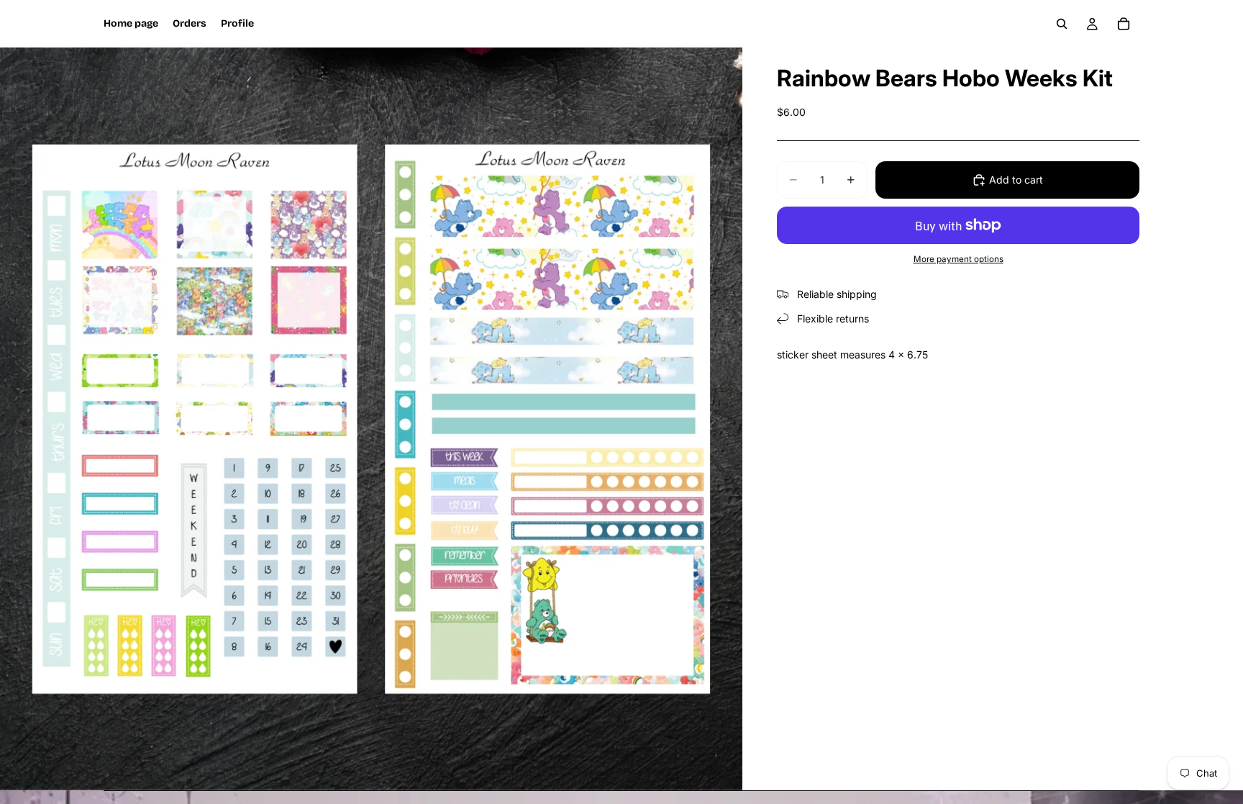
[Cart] (1123, 24)
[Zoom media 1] (371, 419)
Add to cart (1016, 179)
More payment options (958, 259)
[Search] (1062, 24)
